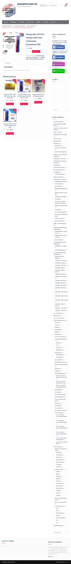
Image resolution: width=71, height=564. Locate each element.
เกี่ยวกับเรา (53, 22)
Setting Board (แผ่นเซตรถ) (60, 181)
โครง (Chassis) (58, 408)
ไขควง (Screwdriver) (31, 26)
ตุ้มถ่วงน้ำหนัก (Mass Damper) (61, 364)
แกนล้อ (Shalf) (58, 405)
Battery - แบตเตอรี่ (57, 132)
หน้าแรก (6, 22)
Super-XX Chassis (60, 462)
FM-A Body (58, 476)
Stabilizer (57, 331)
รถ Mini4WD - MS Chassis (60, 285)
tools (38, 58)
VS (56, 520)
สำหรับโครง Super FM (59, 174)
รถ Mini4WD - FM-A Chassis (61, 276)
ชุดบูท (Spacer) (58, 352)
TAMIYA (27, 58)
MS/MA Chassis (59, 513)
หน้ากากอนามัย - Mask (58, 318)
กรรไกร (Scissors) (59, 183)
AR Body (58, 471)
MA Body (58, 478)
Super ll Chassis (59, 459)
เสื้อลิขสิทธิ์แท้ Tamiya (58, 525)
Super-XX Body (59, 488)
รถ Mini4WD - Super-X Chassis (61, 295)
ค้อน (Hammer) (58, 186)
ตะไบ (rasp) (57, 199)
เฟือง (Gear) (57, 403)
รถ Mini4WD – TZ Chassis (60, 308)
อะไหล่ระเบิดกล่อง (57, 446)
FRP (57, 345)
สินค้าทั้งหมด (13, 22)
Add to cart (37, 51)
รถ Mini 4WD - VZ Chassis (60, 260)
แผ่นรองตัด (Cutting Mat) (60, 212)
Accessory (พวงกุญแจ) (58, 121)
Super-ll (57, 515)
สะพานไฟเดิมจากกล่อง (60, 506)
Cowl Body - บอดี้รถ (59, 469)
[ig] (6, 546)
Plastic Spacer (59, 357)
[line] (8, 546)
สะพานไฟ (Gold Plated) (60, 394)
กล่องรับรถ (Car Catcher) (60, 336)
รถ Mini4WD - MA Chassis (60, 280)
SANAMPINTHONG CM (27, 4)
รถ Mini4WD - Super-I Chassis (61, 291)
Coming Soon (58, 145)
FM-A (57, 510)
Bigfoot (57, 474)
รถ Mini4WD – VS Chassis (60, 310)
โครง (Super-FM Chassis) (60, 410)
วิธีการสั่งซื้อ (21, 22)
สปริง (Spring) (58, 392)
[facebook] (3, 546)
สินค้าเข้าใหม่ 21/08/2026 (60, 147)
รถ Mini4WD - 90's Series (60, 263)
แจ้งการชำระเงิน (30, 22)
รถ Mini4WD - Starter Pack (60, 287)
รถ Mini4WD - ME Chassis (60, 283)
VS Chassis (58, 464)
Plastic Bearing (58, 329)
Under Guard (57, 334)
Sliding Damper (59, 350)
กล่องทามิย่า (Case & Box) (59, 167)
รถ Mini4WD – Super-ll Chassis (61, 300)
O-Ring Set (57, 327)
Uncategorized (57, 165)
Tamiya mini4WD (33, 58)
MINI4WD (43, 57)
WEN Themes (66, 562)
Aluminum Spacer (60, 354)
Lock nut (57, 324)
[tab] (7, 63)
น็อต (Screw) (57, 368)
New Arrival (56, 143)
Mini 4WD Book (57, 141)
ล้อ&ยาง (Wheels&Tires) (60, 373)
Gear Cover (57, 322)
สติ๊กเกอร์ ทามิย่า (57, 315)
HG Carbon (58, 347)
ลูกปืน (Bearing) (58, 389)
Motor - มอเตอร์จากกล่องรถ (60, 502)
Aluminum (58, 342)
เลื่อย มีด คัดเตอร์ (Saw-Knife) (61, 205)
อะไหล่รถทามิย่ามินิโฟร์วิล (59, 320)
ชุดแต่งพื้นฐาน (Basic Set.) (60, 362)
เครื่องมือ (41, 58)
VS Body (58, 493)
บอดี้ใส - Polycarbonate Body (60, 223)
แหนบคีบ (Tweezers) (59, 218)
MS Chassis (58, 457)
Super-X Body (59, 485)
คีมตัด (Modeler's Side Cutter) (61, 188)
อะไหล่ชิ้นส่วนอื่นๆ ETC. (60, 396)
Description (7, 63)
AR (56, 508)
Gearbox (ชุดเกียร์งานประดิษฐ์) (60, 134)
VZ (56, 522)
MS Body (58, 481)
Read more (11, 104)
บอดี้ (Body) (57, 371)
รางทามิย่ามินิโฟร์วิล (58, 313)
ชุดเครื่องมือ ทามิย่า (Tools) (19, 26)
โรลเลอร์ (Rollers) (58, 412)
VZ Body (58, 495)
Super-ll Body (59, 483)
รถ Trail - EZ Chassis (58, 239)
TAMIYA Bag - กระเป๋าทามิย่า (60, 158)
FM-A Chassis (59, 454)
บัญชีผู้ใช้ (38, 22)
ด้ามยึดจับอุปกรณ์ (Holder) (60, 196)
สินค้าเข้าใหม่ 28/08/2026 (60, 151)
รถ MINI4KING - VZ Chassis (61, 246)
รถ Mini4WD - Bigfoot (59, 267)
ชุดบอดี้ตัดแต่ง (57, 172)
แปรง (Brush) (58, 209)
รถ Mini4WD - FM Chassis (60, 274)
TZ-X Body (58, 490)
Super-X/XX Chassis (60, 517)
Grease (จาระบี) (57, 138)
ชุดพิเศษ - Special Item (58, 177)
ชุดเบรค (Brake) (58, 359)
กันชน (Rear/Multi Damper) (61, 339)
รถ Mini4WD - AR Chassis (60, 265)
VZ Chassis (58, 466)
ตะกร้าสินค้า (45, 22)
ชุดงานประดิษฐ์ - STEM (58, 169)
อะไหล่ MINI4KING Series (60, 250)
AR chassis (58, 452)
